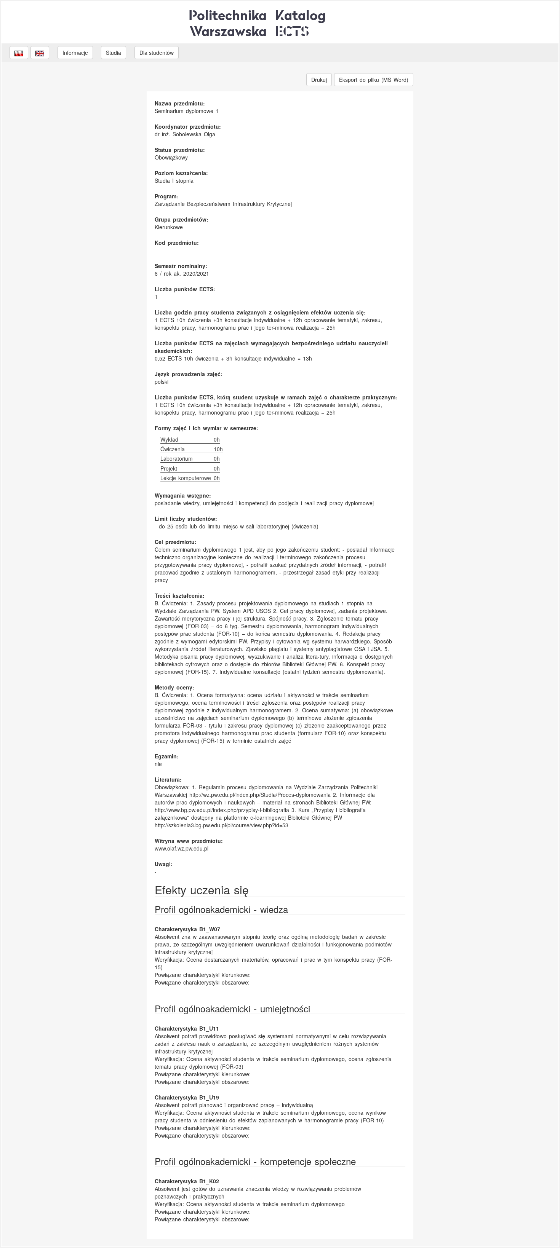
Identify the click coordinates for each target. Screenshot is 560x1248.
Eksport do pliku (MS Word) (373, 79)
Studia (113, 52)
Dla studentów (156, 52)
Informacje (75, 52)
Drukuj (319, 79)
